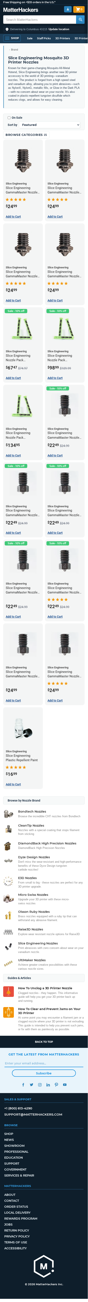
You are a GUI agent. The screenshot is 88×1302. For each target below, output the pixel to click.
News (9, 1140)
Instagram (39, 1084)
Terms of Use (15, 1242)
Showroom (14, 1146)
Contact (11, 1201)
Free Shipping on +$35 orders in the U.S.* (29, 2)
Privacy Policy (17, 1236)
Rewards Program (20, 1218)
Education (13, 1158)
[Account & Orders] (68, 9)
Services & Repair (19, 1175)
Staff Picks (44, 38)
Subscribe (44, 1073)
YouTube (64, 1084)
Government (15, 1169)
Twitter (31, 1084)
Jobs (8, 1224)
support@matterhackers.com (33, 1114)
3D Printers (62, 38)
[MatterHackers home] (20, 10)
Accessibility (15, 1248)
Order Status (16, 1207)
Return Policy (16, 1230)
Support (11, 1163)
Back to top (44, 1041)
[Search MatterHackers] (80, 19)
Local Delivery (17, 1213)
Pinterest (56, 1084)
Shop (8, 1134)
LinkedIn (48, 1084)
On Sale (17, 117)
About (9, 1195)
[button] (44, 29)
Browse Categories (25, 135)
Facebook (23, 1084)
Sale (29, 38)
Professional (16, 1152)
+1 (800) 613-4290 (18, 1108)
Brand (14, 49)
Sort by (12, 125)
